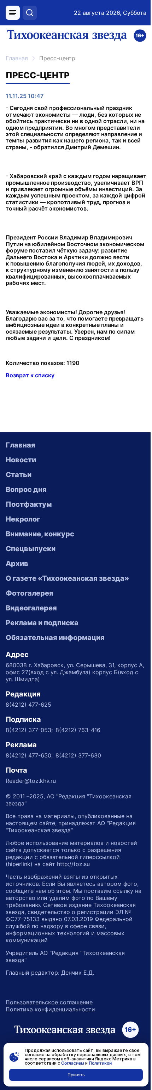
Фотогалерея (29, 593)
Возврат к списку (30, 375)
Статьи (18, 474)
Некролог (23, 519)
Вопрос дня (26, 489)
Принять (76, 1074)
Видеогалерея (31, 608)
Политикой (100, 1063)
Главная (17, 58)
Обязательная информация (55, 637)
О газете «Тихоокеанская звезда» (67, 578)
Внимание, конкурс (40, 534)
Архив (17, 563)
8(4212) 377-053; (29, 729)
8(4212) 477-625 (28, 704)
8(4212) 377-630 (78, 755)
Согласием (72, 1063)
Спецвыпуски (30, 548)
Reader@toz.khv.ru (31, 780)
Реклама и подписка (42, 623)
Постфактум (29, 504)
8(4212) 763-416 (77, 729)
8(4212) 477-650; (29, 755)
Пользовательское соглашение (49, 1002)
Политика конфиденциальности (50, 1009)
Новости (21, 460)
